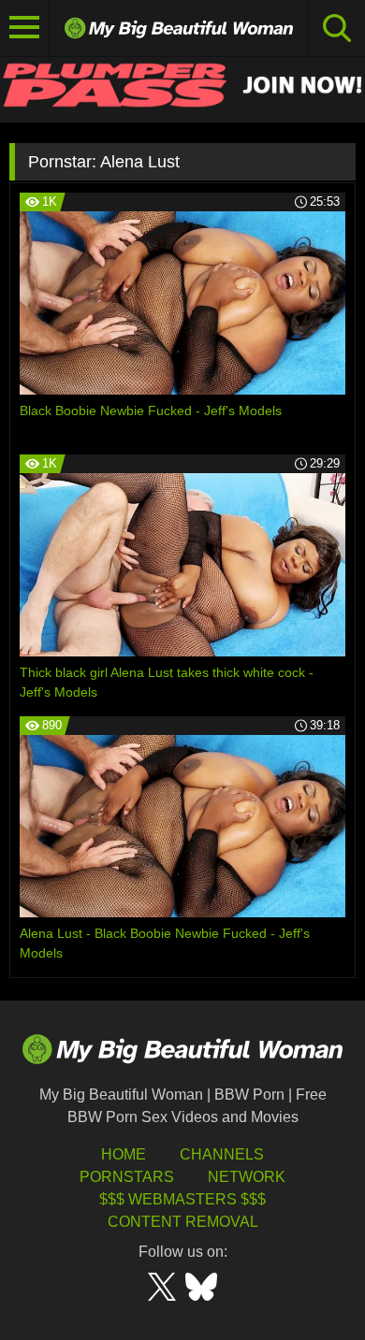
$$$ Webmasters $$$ (182, 1199)
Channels (222, 1154)
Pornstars (127, 1177)
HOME (123, 1154)
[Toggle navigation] (25, 28)
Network (246, 1177)
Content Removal (183, 1222)
